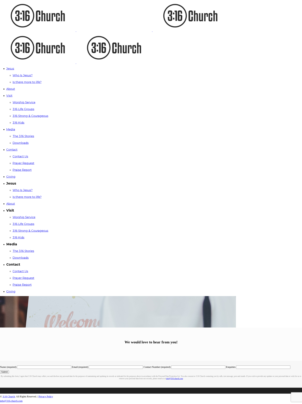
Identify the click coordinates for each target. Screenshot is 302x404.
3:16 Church (9, 396)
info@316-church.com (174, 378)
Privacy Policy (46, 396)
